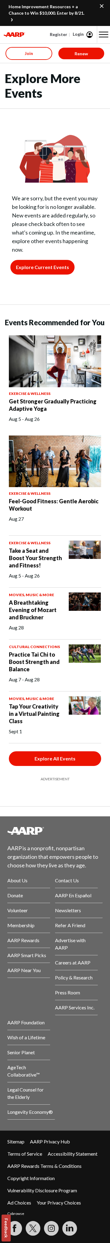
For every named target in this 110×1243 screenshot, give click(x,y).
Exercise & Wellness (29, 393)
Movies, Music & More (31, 594)
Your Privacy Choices (59, 1202)
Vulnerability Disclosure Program (42, 1190)
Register (58, 34)
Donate (15, 895)
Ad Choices (19, 1202)
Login (78, 34)
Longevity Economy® (30, 1112)
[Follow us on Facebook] (14, 1228)
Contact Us (67, 880)
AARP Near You (24, 970)
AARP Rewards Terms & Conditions (44, 1166)
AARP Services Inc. (74, 1007)
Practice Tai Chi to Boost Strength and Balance (34, 662)
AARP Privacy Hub (50, 1141)
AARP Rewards (23, 940)
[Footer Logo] (55, 830)
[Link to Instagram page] (51, 1228)
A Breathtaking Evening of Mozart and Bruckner (33, 610)
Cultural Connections (34, 646)
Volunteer (17, 910)
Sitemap (15, 1141)
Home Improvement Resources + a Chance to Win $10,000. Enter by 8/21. (46, 10)
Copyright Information (31, 1178)
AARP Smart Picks (26, 955)
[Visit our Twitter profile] (33, 1228)
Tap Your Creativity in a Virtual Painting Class (34, 713)
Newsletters (68, 910)
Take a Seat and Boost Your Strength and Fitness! (35, 558)
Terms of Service (24, 1154)
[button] (103, 34)
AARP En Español (73, 895)
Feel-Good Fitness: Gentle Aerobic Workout (53, 505)
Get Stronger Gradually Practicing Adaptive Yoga (53, 405)
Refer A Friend (70, 925)
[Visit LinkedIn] (69, 1228)
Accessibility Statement (72, 1154)
